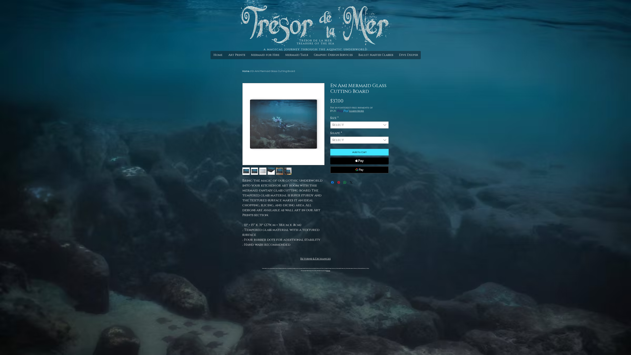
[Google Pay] (359, 169)
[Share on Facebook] (332, 182)
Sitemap (328, 270)
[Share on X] (351, 182)
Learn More (356, 111)
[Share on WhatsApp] (345, 182)
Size (334, 118)
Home (245, 71)
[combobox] (359, 125)
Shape (336, 133)
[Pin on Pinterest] (339, 182)
